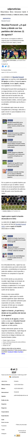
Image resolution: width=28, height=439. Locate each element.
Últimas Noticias (5, 12)
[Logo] (14, 9)
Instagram (3, 433)
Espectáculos (5, 415)
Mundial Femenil (5, 21)
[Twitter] (5, 66)
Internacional (18, 12)
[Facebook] (2, 66)
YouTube (20, 351)
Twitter (15, 351)
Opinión (24, 12)
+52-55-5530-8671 (18, 388)
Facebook (10, 351)
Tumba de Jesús (18, 14)
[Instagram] (16, 369)
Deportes (3, 404)
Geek (2, 419)
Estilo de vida (4, 400)
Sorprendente (5, 411)
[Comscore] (14, 376)
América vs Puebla (6, 14)
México (11, 12)
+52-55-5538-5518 (18, 384)
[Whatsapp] (8, 66)
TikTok (3, 353)
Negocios (4, 408)
